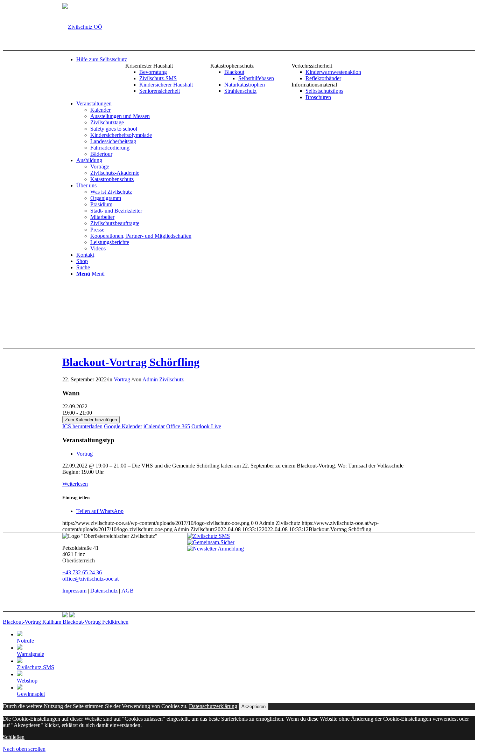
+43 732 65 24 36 (82, 572)
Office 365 (178, 426)
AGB (127, 591)
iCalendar (154, 426)
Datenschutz (104, 591)
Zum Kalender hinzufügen (91, 419)
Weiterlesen (75, 484)
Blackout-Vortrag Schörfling (130, 362)
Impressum (74, 591)
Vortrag (122, 379)
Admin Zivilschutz (163, 379)
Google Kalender (123, 426)
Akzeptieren (253, 706)
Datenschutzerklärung (213, 706)
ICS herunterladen (82, 426)
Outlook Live (206, 426)
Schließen (13, 737)
